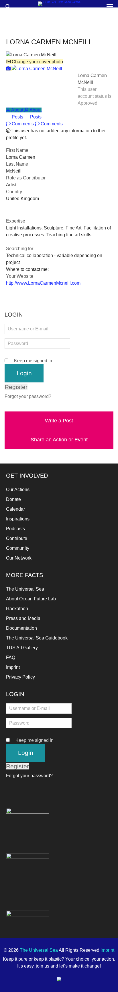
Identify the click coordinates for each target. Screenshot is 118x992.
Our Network (19, 558)
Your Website (19, 276)
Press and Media (23, 618)
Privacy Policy (20, 677)
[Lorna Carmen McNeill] (34, 68)
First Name (17, 150)
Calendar (15, 509)
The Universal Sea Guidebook (37, 637)
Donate (13, 499)
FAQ (10, 657)
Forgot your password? (28, 396)
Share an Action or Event (59, 439)
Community (17, 548)
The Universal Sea (25, 589)
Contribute (16, 538)
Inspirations (18, 518)
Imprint (13, 667)
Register (16, 387)
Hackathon (17, 608)
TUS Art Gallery (22, 647)
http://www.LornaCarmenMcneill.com (43, 283)
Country (14, 191)
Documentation (21, 628)
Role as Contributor (26, 177)
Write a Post (59, 421)
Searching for (19, 248)
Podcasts (15, 528)
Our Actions (18, 489)
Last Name (17, 164)
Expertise (15, 221)
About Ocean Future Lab (31, 598)
